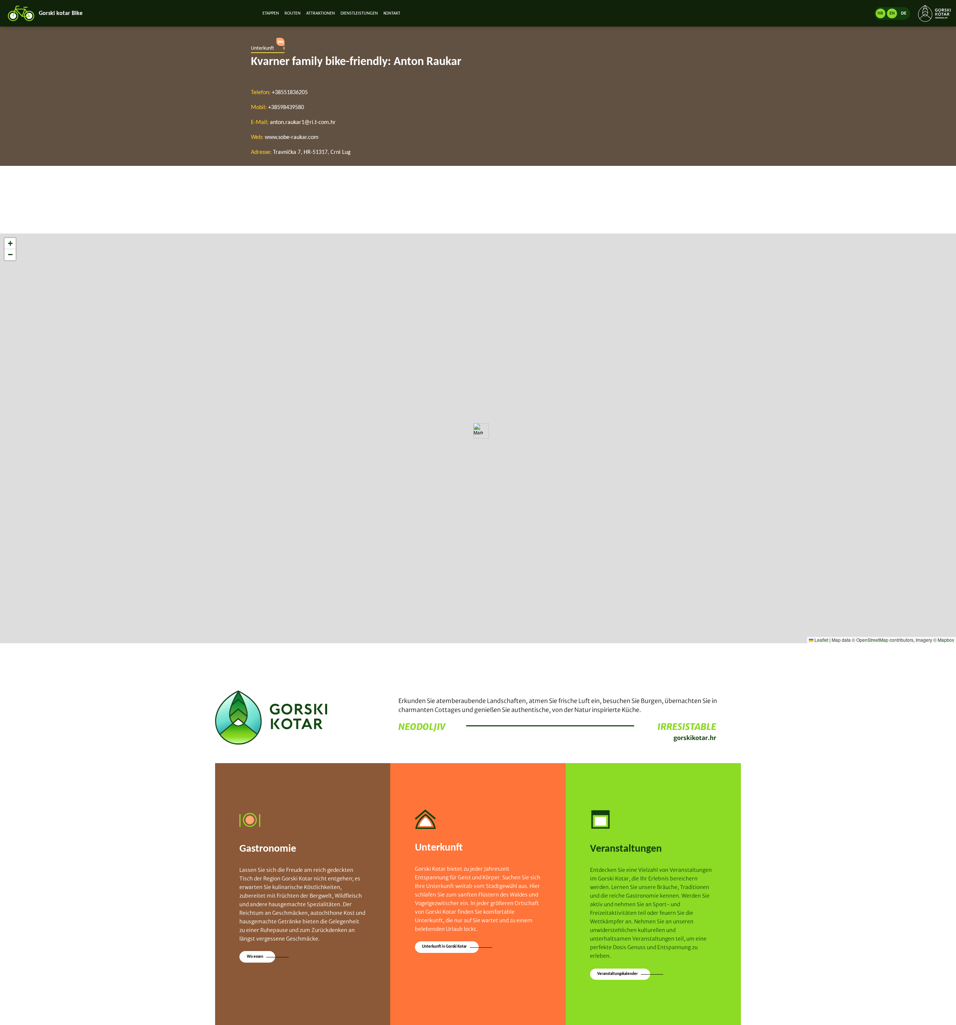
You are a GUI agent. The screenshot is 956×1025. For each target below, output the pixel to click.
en (892, 13)
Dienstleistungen (359, 13)
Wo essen (255, 957)
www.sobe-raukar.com (292, 137)
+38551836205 (290, 93)
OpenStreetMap (872, 640)
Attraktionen (320, 13)
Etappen (271, 13)
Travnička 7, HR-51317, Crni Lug (312, 152)
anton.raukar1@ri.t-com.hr (303, 123)
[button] (478, 431)
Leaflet (820, 640)
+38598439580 (286, 108)
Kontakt (392, 13)
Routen (293, 13)
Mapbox (946, 640)
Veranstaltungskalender (617, 974)
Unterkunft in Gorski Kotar (444, 947)
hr (880, 13)
